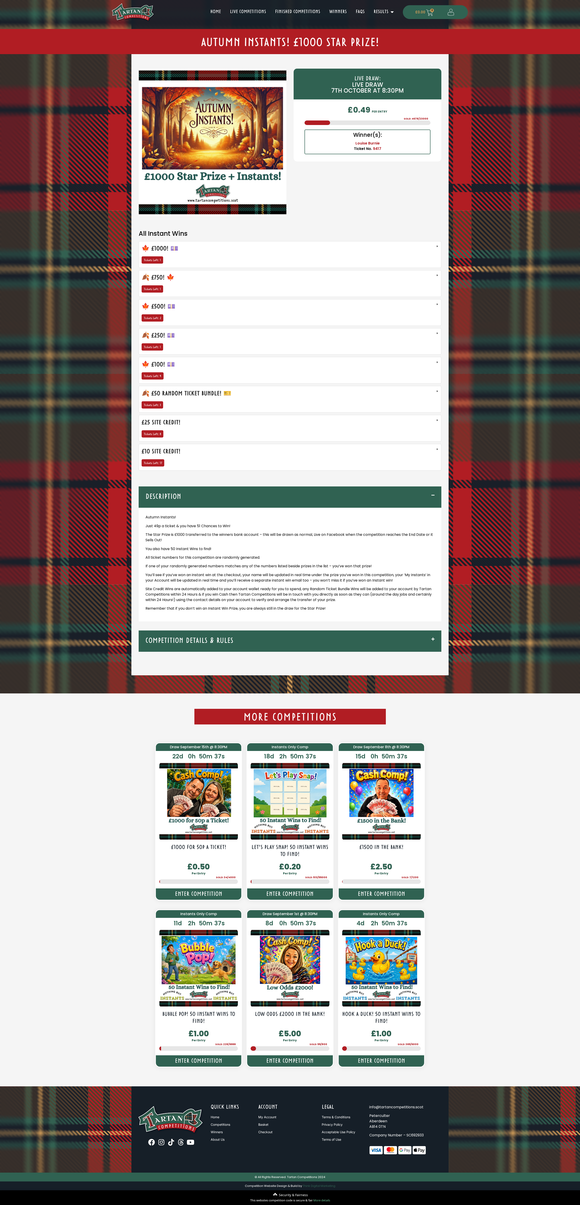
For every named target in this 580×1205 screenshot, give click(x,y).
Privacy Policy (332, 1124)
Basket (263, 1124)
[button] (290, 497)
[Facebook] (151, 1142)
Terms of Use (331, 1139)
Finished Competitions (297, 11)
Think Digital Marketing (319, 1186)
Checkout (265, 1132)
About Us (218, 1139)
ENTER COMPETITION (198, 894)
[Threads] (180, 1142)
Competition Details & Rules (189, 641)
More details (321, 1200)
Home (215, 11)
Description (163, 497)
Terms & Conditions (336, 1117)
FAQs (360, 11)
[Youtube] (190, 1142)
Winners (338, 11)
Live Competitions (248, 11)
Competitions (220, 1124)
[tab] (290, 254)
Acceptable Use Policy (338, 1132)
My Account (267, 1117)
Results (381, 11)
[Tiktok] (171, 1142)
